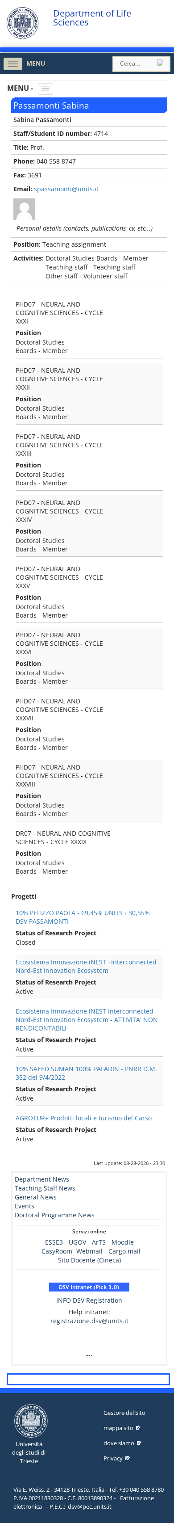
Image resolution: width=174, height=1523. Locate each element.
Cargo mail (124, 1251)
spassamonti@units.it (66, 189)
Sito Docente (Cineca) (89, 1260)
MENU (36, 63)
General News (36, 1197)
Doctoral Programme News (55, 1215)
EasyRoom (58, 1251)
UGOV (77, 1242)
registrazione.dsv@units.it (89, 1321)
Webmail (89, 1251)
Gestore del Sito (124, 1413)
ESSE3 (54, 1242)
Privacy (113, 1458)
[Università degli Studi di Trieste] (22, 37)
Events (24, 1206)
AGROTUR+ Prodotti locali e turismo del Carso (84, 1118)
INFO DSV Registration (89, 1300)
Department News (42, 1179)
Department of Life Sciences (92, 18)
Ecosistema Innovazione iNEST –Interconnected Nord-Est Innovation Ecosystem (86, 966)
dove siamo (119, 1443)
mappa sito (118, 1428)
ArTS (99, 1242)
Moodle (123, 1242)
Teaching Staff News (45, 1188)
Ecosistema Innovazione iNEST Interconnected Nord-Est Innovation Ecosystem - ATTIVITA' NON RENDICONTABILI (87, 1019)
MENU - (21, 88)
